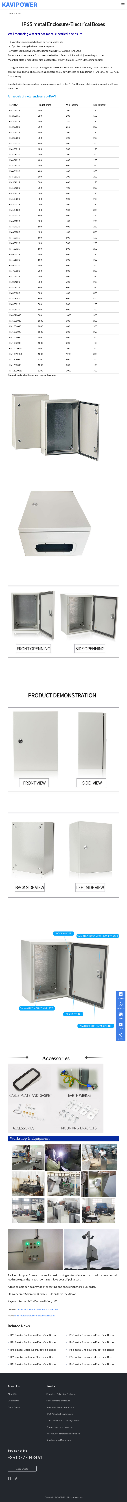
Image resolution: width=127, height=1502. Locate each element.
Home (10, 13)
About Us (12, 1394)
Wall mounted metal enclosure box (63, 1433)
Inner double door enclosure (60, 1407)
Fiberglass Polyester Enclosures (61, 1394)
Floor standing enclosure (58, 1400)
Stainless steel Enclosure (58, 1440)
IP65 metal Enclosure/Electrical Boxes (38, 1309)
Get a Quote (14, 1407)
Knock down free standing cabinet (63, 1420)
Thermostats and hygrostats (60, 1427)
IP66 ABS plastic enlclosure (59, 1413)
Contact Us (13, 1400)
